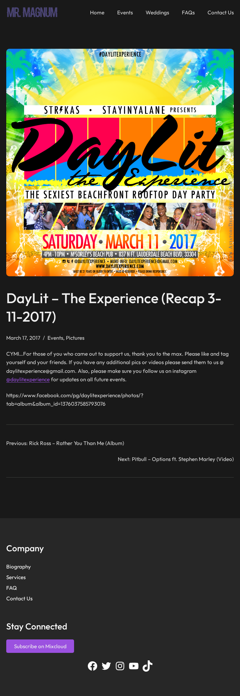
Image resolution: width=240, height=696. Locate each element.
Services (16, 577)
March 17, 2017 (23, 337)
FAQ (11, 587)
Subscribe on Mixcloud (40, 646)
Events (55, 337)
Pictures (75, 337)
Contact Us (19, 598)
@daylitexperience (28, 379)
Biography (18, 566)
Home (97, 12)
